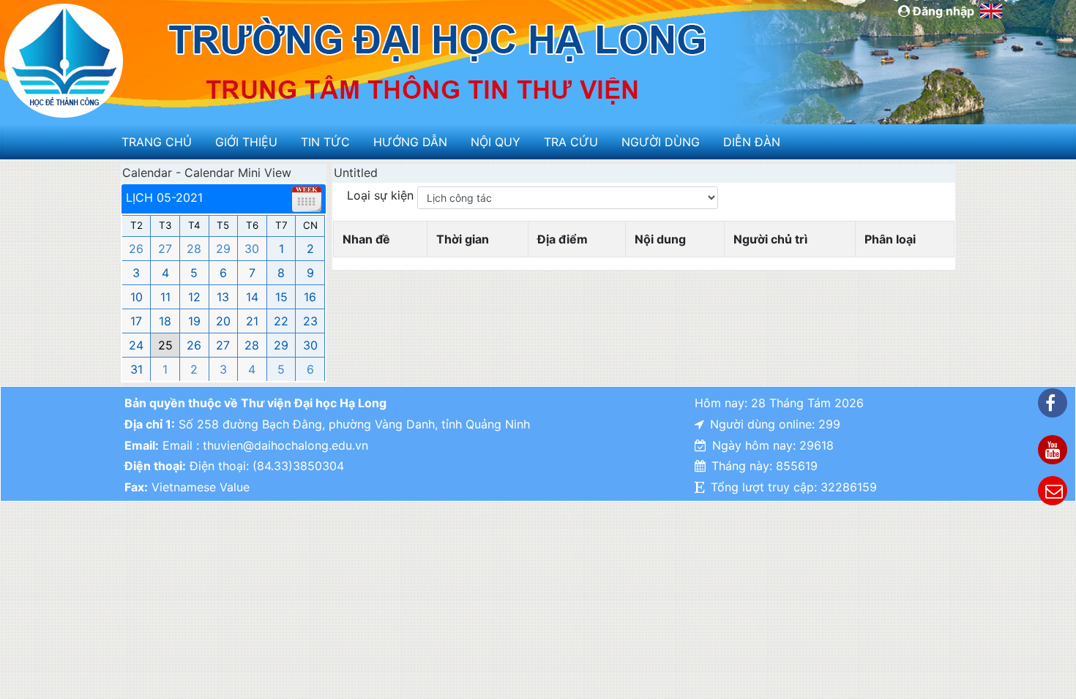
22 (281, 321)
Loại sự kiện (382, 195)
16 (310, 297)
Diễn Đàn (751, 142)
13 (223, 297)
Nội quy (495, 142)
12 (194, 297)
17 (136, 321)
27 (165, 248)
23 (310, 321)
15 (281, 297)
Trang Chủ (157, 142)
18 (165, 321)
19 (194, 321)
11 (165, 297)
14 (252, 297)
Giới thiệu (246, 142)
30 (251, 248)
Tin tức (325, 142)
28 (194, 248)
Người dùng (660, 142)
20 (223, 321)
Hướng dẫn (410, 142)
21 (252, 321)
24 (136, 345)
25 (165, 345)
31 (136, 369)
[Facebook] (1052, 402)
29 (223, 248)
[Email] (1052, 490)
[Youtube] (1052, 449)
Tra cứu (571, 142)
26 (136, 248)
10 (136, 297)
